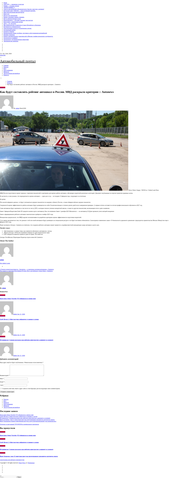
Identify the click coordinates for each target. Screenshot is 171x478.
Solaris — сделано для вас (11, 6)
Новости (6, 75)
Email (2, 382)
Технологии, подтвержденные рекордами (16, 39)
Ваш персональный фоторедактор (14, 12)
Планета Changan (9, 31)
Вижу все (6, 14)
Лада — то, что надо (10, 23)
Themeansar (31, 463)
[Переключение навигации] (0, 57)
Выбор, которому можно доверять (14, 17)
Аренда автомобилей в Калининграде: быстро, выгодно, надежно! (24, 9)
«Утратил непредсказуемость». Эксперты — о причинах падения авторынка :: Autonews (27, 269)
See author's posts (5, 263)
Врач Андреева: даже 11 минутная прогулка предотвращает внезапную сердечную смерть (27, 419)
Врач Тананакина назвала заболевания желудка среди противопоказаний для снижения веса (28, 421)
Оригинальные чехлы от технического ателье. (18, 28)
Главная (6, 65)
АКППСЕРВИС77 (9, 7)
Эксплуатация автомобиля (12, 73)
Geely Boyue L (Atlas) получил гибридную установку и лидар (19, 319)
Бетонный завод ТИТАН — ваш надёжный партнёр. (20, 10)
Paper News (22, 463)
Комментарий (4, 375)
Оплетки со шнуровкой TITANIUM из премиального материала (19, 424)
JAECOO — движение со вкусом (14, 4)
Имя (2, 378)
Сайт (1, 385)
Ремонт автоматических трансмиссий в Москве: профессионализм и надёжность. (28, 36)
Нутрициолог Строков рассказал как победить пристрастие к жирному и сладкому (26, 340)
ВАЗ (5, 68)
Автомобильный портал (18, 61)
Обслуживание (8, 70)
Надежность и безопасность (12, 26)
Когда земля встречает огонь (12, 18)
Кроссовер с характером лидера (13, 22)
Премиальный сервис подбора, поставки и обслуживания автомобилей (25, 33)
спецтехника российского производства (12, 460)
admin (17, 108)
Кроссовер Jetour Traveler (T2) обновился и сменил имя (18, 298)
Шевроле (6, 72)
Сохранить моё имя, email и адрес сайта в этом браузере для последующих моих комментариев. (31, 388)
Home (5, 2)
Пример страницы (9, 34)
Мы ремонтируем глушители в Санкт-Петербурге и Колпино (22, 25)
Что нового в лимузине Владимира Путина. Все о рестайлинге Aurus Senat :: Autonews (26, 271)
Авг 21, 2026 (21, 314)
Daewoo (6, 67)
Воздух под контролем (10, 15)
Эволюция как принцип (11, 41)
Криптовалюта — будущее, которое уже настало (18, 20)
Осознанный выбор (9, 30)
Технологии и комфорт (11, 38)
